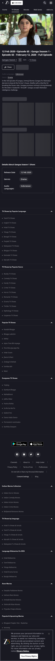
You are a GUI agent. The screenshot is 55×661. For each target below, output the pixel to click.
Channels (13, 464)
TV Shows (15, 9)
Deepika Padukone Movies (13, 593)
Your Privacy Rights (29, 656)
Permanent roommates (12, 424)
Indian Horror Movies (11, 495)
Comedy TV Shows (10, 281)
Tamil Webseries (10, 565)
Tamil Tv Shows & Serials (12, 532)
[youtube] (37, 456)
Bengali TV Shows (10, 239)
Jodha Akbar (8, 401)
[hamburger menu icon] (51, 3)
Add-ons (50, 9)
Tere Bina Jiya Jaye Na (11, 350)
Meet (6, 373)
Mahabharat (8, 396)
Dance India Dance (10, 420)
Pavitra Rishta (9, 406)
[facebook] (16, 456)
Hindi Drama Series (11, 574)
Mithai (6, 341)
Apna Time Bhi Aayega (12, 345)
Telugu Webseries (10, 569)
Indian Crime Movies (11, 509)
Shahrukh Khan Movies (12, 606)
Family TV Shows (10, 285)
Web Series (38, 9)
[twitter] (30, 456)
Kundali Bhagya (9, 332)
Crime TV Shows (9, 290)
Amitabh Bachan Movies (12, 602)
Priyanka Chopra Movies (12, 611)
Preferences (42, 469)
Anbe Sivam (8, 355)
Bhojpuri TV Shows (10, 253)
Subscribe (17, 3)
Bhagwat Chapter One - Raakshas (16, 625)
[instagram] (23, 456)
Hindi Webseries (9, 560)
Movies (26, 9)
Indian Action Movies (11, 504)
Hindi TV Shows (9, 230)
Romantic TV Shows (11, 299)
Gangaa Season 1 (9, 62)
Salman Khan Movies (11, 597)
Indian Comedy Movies (12, 500)
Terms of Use (27, 469)
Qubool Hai (8, 415)
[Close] (49, 634)
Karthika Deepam (10, 429)
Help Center (39, 464)
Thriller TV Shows (10, 308)
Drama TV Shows (10, 304)
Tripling (6, 387)
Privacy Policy (11, 469)
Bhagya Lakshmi (9, 336)
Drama (10, 79)
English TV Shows (10, 225)
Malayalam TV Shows (11, 248)
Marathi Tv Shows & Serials (13, 541)
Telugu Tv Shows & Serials (13, 537)
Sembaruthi (8, 369)
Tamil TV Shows (9, 220)
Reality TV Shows (10, 276)
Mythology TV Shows (11, 313)
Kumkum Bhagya (10, 392)
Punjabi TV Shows (10, 243)
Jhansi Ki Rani (8, 359)
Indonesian (20, 76)
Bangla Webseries (10, 579)
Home (4, 9)
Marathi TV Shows (10, 262)
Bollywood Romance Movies (14, 514)
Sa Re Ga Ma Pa (9, 410)
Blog (35, 479)
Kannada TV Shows (10, 257)
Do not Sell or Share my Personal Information (26, 474)
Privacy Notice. (23, 651)
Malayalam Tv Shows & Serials (15, 546)
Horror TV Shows (10, 294)
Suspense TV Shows (11, 318)
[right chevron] (5, 116)
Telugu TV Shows (10, 234)
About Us (25, 464)
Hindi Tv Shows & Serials (12, 528)
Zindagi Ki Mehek (10, 364)
